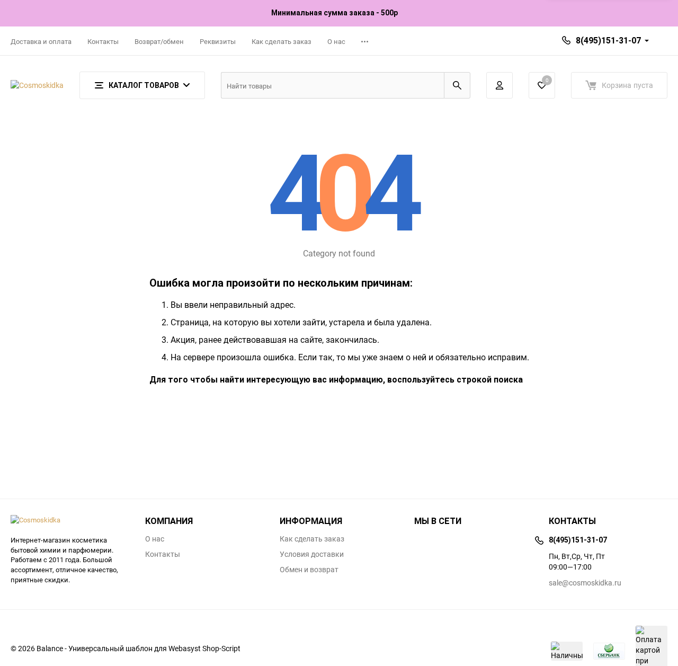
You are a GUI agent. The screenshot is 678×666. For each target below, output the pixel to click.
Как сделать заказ (281, 41)
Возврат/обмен (159, 41)
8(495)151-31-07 (608, 40)
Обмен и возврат (309, 569)
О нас (336, 41)
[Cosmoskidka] (70, 520)
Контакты (103, 41)
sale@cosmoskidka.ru (585, 583)
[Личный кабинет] (499, 85)
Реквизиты (218, 41)
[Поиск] (457, 85)
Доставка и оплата (41, 41)
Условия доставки (312, 554)
